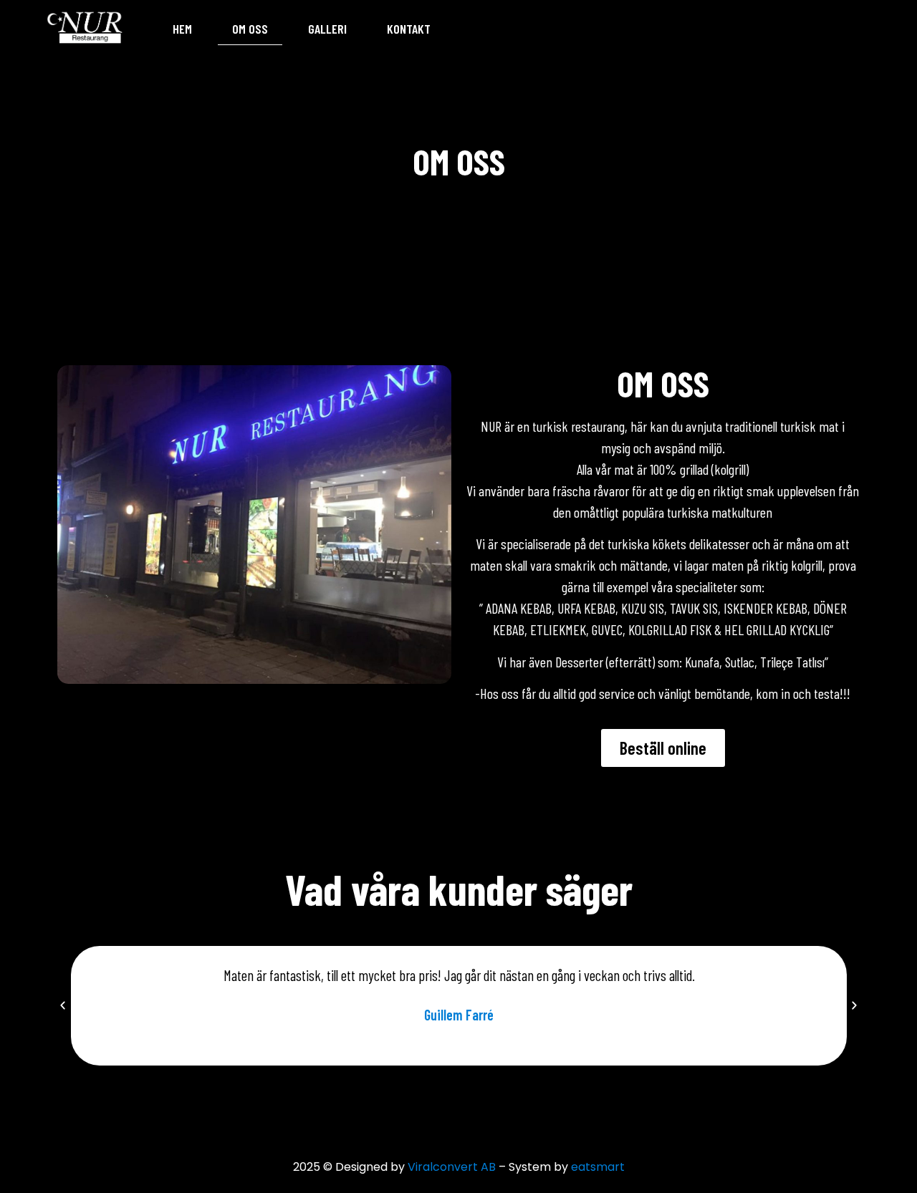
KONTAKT (409, 29)
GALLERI (327, 29)
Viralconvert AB (452, 1167)
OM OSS (250, 29)
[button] (62, 1005)
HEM (182, 29)
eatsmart (598, 1167)
